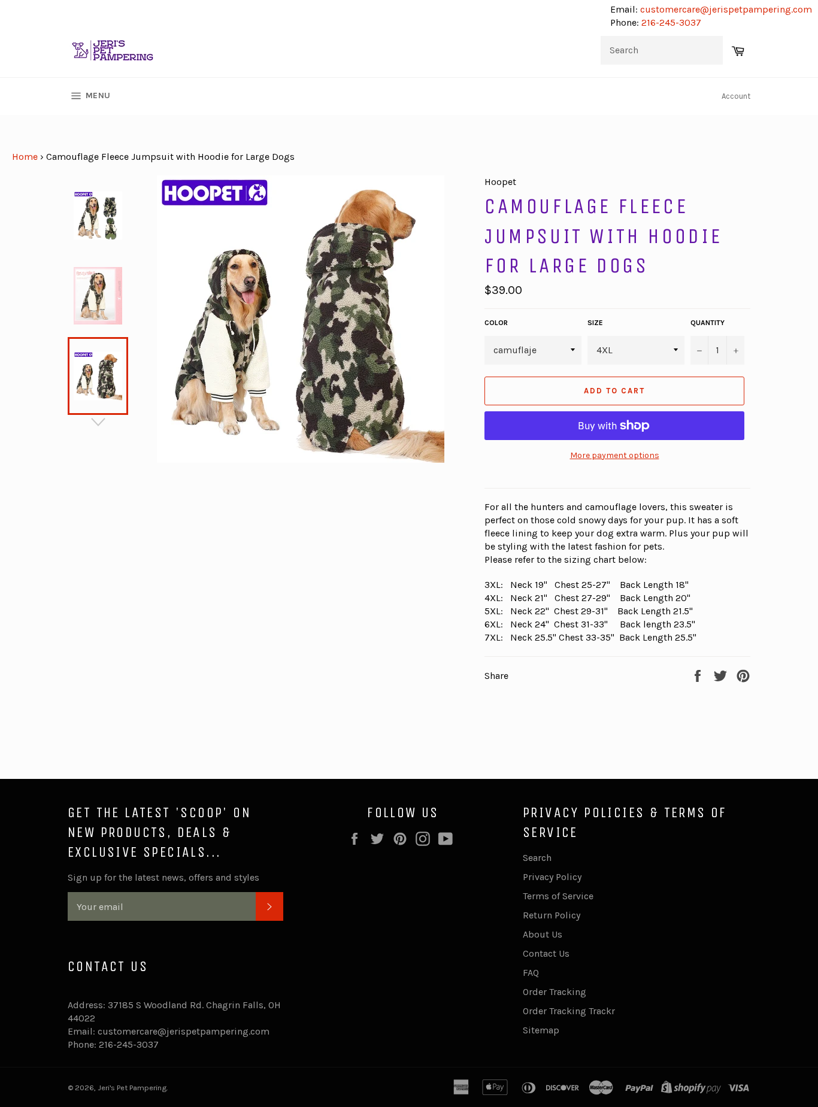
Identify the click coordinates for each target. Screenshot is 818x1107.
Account (736, 96)
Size (595, 323)
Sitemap (541, 1030)
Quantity (707, 323)
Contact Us (546, 953)
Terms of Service (558, 896)
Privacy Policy (552, 876)
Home (25, 156)
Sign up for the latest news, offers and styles (163, 877)
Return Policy (551, 915)
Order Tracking (554, 991)
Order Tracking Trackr (569, 1011)
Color (496, 323)
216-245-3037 (671, 22)
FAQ (531, 972)
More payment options (614, 455)
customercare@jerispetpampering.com (725, 9)
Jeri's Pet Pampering (132, 1087)
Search (537, 857)
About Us (542, 934)
